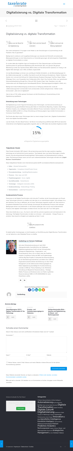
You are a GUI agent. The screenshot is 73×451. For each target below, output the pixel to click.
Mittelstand (41, 424)
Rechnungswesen (44, 428)
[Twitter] (33, 289)
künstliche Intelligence (51, 419)
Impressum (17, 447)
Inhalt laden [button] (20, 408)
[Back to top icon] (65, 447)
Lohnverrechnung (58, 421)
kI (64, 417)
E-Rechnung (45, 414)
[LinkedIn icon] (60, 447)
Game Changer (49, 417)
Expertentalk (58, 414)
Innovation (58, 416)
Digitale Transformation (52, 406)
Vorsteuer (56, 433)
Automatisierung (45, 402)
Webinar (61, 433)
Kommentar (9, 335)
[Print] (43, 289)
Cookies (31, 447)
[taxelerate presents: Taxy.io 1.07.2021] (1, 443)
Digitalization (58, 412)
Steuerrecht (49, 430)
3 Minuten (40, 400)
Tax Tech (51, 433)
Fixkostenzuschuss (42, 417)
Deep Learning (46, 405)
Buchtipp (40, 405)
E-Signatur (51, 414)
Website (49, 355)
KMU (39, 419)
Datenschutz (24, 447)
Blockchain (59, 402)
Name (8, 355)
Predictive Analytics (47, 425)
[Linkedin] (36, 289)
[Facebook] (29, 289)
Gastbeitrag (11, 26)
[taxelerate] (17, 4)
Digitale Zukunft (46, 409)
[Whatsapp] (39, 289)
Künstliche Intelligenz (46, 421)
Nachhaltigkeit (48, 424)
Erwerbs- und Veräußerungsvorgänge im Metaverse (35, 311)
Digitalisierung (46, 412)
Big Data (55, 402)
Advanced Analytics (46, 400)
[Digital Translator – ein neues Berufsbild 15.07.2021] (71, 443)
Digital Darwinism (54, 405)
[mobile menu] (64, 4)
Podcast (55, 424)
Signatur (52, 428)
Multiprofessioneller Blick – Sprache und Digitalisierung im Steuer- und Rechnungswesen (56, 312)
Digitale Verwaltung (58, 407)
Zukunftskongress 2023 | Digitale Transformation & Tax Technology (15, 311)
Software (56, 428)
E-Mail (28, 355)
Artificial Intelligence (56, 400)
